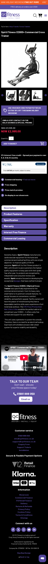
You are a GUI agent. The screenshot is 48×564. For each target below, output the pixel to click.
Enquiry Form (24, 444)
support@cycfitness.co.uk (24, 441)
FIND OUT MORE (28, 2)
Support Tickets (24, 447)
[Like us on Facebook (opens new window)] (13, 529)
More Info (40, 164)
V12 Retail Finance (24, 500)
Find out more (29, 179)
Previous (2, 95)
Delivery (24, 503)
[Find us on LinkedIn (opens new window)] (34, 529)
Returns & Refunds (24, 506)
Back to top (24, 557)
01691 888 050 (26, 393)
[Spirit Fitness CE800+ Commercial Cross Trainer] (24, 64)
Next (46, 95)
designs (17, 281)
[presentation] (24, 207)
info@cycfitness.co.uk (24, 438)
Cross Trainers (25, 26)
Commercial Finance (24, 498)
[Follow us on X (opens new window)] (18, 529)
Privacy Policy (24, 509)
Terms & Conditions (24, 515)
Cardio (16, 26)
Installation (24, 450)
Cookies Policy (24, 512)
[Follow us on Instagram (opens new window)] (24, 529)
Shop (11, 26)
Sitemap (24, 518)
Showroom (24, 495)
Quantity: (4, 138)
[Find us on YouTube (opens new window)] (29, 529)
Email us (25, 399)
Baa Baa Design (24, 553)
